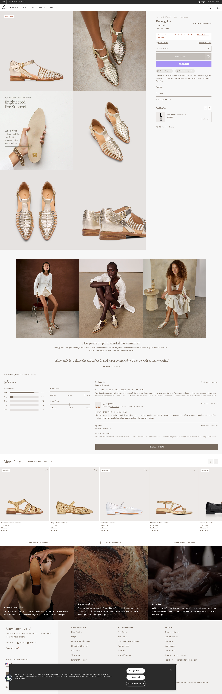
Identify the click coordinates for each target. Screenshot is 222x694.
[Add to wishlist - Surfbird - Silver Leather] (145, 470)
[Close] (170, 669)
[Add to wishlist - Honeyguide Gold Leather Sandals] (208, 56)
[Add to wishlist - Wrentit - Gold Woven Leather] (195, 470)
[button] (9, 678)
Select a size (180, 57)
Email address (12, 648)
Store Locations (172, 632)
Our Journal (170, 651)
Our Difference (171, 637)
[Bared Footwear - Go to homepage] (4, 7)
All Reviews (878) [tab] (11, 374)
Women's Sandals (171, 17)
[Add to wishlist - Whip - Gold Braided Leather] (95, 470)
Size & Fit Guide (205, 43)
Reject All (136, 677)
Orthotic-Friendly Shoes (128, 641)
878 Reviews (206, 23)
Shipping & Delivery (79, 646)
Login (203, 2)
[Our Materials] (37, 583)
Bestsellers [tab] (47, 462)
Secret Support (165, 71)
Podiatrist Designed (185, 71)
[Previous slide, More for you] (210, 461)
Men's (22, 643)
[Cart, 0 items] (218, 7)
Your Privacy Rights (135, 683)
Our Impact (170, 646)
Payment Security (78, 660)
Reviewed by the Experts (175, 655)
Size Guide (122, 632)
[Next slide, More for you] (216, 461)
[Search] (209, 7)
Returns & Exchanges (80, 641)
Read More (159, 81)
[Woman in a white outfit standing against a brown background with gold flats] (47, 298)
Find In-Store (163, 43)
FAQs (73, 637)
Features (159, 87)
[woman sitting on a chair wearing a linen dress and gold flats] (174, 298)
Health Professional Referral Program (181, 660)
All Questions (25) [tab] (28, 374)
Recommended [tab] (34, 462)
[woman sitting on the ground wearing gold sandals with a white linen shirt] (111, 298)
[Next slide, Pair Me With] (209, 108)
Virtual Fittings (124, 655)
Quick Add (205, 119)
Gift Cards (75, 651)
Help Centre (76, 632)
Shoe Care (160, 93)
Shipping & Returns (163, 99)
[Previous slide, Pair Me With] (205, 108)
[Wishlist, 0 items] (214, 7)
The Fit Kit (122, 637)
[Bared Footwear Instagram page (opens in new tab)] (7, 687)
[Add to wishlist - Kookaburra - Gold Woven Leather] (46, 470)
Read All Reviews (157, 447)
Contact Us (210, 2)
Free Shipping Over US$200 (17, 2)
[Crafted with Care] (111, 583)
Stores (218, 2)
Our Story (169, 641)
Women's (159, 17)
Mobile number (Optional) (17, 659)
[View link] (185, 583)
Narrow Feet (123, 646)
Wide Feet (122, 651)
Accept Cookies (135, 671)
